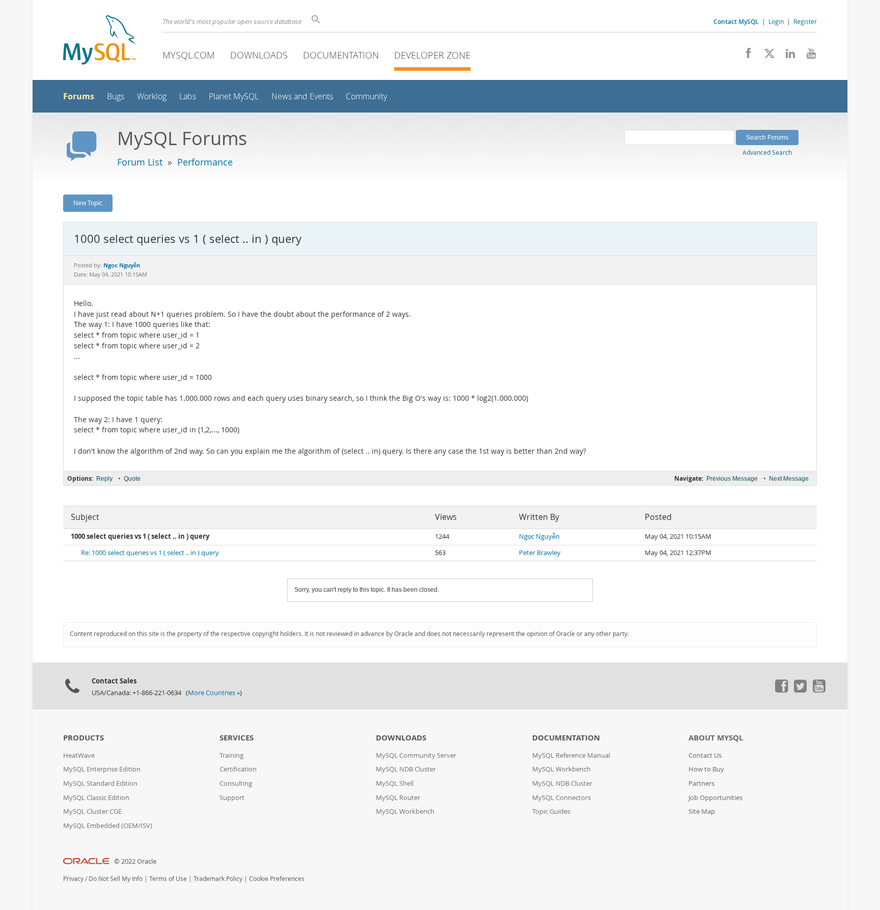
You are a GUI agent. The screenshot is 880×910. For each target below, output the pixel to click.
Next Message (789, 478)
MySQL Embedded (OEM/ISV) (107, 825)
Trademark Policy (218, 879)
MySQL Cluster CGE (92, 811)
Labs (187, 96)
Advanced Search (767, 152)
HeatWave (79, 755)
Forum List (139, 162)
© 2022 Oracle (135, 861)
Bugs (115, 96)
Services (236, 737)
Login (776, 21)
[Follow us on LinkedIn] (786, 56)
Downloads (259, 55)
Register (805, 21)
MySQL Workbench (405, 811)
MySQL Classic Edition (96, 797)
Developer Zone (432, 55)
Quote (132, 478)
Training (231, 755)
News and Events (302, 96)
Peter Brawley (540, 552)
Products (83, 737)
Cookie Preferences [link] (277, 879)
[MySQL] (99, 41)
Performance (205, 162)
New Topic (87, 203)
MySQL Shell (395, 783)
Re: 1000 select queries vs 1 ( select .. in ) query (150, 552)
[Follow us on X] (765, 56)
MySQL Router (398, 797)
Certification (238, 769)
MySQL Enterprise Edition (102, 769)
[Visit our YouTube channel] (807, 56)
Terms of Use (168, 879)
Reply (104, 478)
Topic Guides (551, 811)
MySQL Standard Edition (100, 783)
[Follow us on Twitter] (800, 690)
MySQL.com (188, 55)
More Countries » (214, 692)
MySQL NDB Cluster (406, 769)
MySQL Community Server (416, 755)
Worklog (152, 96)
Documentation (341, 55)
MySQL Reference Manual (571, 755)
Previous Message (732, 478)
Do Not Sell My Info (116, 879)
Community (366, 96)
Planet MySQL (234, 96)
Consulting (235, 783)
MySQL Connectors (561, 797)
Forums (78, 96)
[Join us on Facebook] (744, 56)
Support (231, 797)
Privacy (73, 879)
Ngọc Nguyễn (539, 536)
